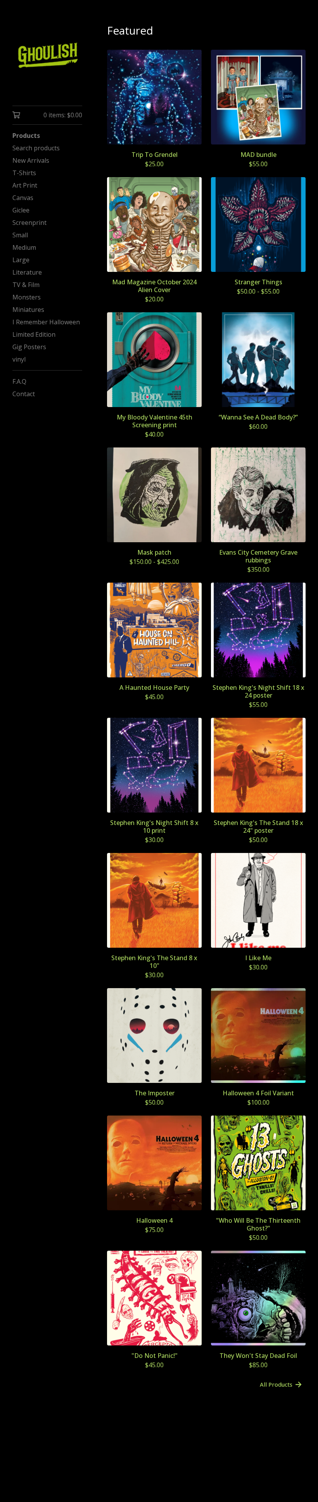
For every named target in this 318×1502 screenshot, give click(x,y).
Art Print (24, 185)
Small (20, 235)
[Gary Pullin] (47, 58)
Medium (24, 247)
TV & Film (26, 284)
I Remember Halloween (46, 322)
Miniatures (28, 309)
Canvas (22, 197)
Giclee (20, 210)
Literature (27, 272)
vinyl (19, 359)
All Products (276, 1384)
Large (20, 260)
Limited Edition (33, 334)
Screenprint (29, 222)
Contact (23, 394)
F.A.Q (19, 381)
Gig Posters (29, 347)
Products (26, 135)
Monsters (26, 297)
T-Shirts (24, 173)
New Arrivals (30, 160)
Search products (36, 148)
